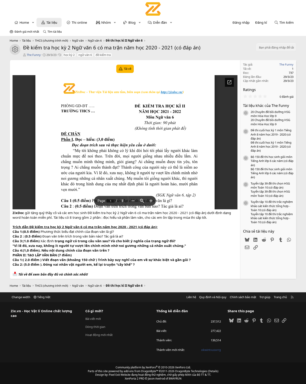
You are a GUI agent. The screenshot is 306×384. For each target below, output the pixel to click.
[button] (33, 22)
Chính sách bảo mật (243, 297)
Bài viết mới (93, 319)
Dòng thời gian (95, 327)
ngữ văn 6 (85, 55)
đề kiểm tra (103, 55)
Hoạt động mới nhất (99, 335)
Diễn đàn (160, 22)
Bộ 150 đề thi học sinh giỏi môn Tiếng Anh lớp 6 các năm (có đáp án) (272, 161)
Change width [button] (21, 297)
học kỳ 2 (69, 55)
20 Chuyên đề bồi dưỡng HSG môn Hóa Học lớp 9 (270, 114)
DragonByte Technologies (191, 371)
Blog (132, 22)
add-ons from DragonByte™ (141, 371)
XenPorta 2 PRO (134, 378)
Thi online (79, 22)
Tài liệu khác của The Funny (266, 105)
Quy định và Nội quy (212, 297)
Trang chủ (280, 297)
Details (213, 371)
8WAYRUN (175, 378)
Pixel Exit (114, 375)
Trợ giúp (264, 297)
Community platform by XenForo (153, 367)
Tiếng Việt (43, 297)
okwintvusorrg (211, 350)
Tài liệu (51, 22)
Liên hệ (191, 297)
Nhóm (106, 22)
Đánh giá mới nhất (27, 32)
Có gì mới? (94, 311)
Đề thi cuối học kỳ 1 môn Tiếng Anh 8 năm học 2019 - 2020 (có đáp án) (271, 134)
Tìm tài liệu (54, 32)
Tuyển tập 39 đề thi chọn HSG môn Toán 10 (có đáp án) (270, 185)
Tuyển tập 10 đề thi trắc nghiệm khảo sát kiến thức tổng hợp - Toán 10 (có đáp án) (272, 206)
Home (24, 22)
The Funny (34, 55)
